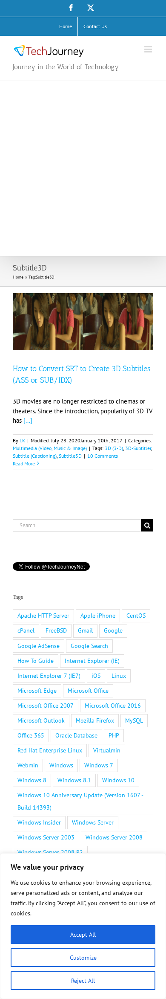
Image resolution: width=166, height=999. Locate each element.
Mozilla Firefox (95, 720)
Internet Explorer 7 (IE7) (48, 676)
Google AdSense (38, 646)
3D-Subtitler (138, 448)
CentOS (136, 615)
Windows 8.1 (74, 780)
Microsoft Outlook (41, 720)
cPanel (25, 630)
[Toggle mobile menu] (148, 49)
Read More (24, 463)
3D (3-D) (114, 448)
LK (22, 440)
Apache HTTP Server (43, 615)
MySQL (134, 720)
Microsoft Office (88, 690)
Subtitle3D (70, 456)
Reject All (83, 980)
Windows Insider (39, 822)
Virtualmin (106, 750)
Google (113, 630)
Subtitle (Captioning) (35, 456)
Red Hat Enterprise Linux (49, 750)
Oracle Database (76, 735)
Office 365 (30, 735)
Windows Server (93, 822)
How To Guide (35, 661)
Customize (83, 957)
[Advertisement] (83, 168)
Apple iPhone (97, 615)
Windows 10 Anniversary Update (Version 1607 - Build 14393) (80, 801)
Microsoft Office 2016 (113, 705)
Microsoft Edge (37, 690)
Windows (61, 765)
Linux (119, 676)
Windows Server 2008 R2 (50, 852)
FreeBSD (56, 630)
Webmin (27, 765)
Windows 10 (118, 780)
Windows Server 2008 (114, 837)
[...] (27, 420)
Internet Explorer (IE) (92, 661)
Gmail (85, 630)
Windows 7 (98, 765)
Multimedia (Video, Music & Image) (50, 448)
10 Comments (102, 456)
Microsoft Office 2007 (45, 705)
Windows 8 (31, 780)
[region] (83, 926)
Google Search (89, 646)
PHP (114, 735)
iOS (96, 676)
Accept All (83, 934)
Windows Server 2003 (45, 837)
